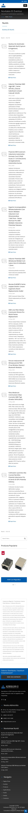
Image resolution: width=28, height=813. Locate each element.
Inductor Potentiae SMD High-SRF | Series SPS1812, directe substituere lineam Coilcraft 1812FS (17, 88)
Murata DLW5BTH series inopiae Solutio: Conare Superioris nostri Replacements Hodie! (17, 287)
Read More (13, 77)
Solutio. (5, 795)
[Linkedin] (5, 700)
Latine (25, 1)
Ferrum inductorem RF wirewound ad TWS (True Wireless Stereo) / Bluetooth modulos (17, 364)
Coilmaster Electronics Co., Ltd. (11, 807)
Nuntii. (10, 16)
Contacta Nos (11, 660)
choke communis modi (14, 658)
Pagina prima (6, 781)
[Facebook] (1, 700)
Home (6, 16)
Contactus (6, 798)
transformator (22, 658)
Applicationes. (7, 789)
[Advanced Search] (25, 811)
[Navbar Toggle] (25, 5)
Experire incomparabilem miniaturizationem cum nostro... (13, 758)
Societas (5, 784)
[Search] (25, 539)
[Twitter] (3, 700)
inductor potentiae (6, 658)
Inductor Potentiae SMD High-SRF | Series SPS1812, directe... (13, 742)
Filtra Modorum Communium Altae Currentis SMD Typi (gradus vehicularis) (15, 396)
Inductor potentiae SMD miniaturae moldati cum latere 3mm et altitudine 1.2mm (17, 262)
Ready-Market (20, 810)
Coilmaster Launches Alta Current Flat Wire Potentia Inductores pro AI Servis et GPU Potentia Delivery (17, 477)
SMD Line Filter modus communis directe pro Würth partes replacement (16, 313)
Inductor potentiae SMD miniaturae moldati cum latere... (13, 766)
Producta (5, 787)
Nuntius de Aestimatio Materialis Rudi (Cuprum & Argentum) (17, 46)
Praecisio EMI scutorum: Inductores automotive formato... (11, 750)
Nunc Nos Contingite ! (14, 677)
